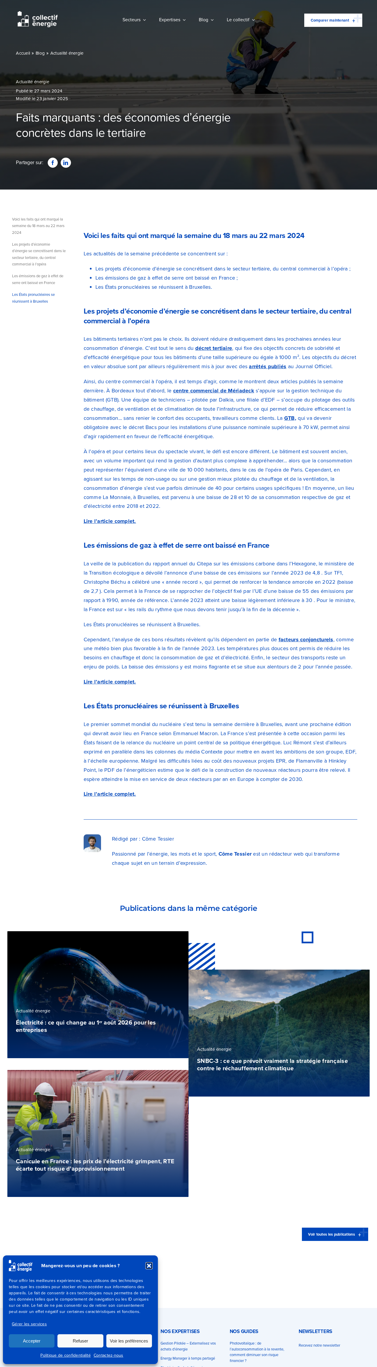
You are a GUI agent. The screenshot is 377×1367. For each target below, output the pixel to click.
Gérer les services (29, 1324)
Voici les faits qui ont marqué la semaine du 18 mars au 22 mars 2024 (38, 225)
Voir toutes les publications (331, 1234)
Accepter (31, 1340)
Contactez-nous (108, 1355)
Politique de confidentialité (65, 1355)
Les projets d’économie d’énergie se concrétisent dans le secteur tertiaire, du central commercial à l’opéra (39, 254)
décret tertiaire (213, 348)
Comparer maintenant (330, 20)
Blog (40, 53)
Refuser (80, 1340)
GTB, (290, 418)
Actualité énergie (67, 53)
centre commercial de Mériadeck (213, 390)
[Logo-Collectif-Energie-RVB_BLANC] (38, 14)
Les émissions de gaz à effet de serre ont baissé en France (37, 279)
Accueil (23, 53)
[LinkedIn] (65, 162)
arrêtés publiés (267, 366)
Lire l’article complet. (110, 521)
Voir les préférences (129, 1340)
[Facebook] (52, 162)
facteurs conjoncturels (306, 639)
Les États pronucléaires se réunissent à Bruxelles (33, 298)
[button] (149, 1266)
